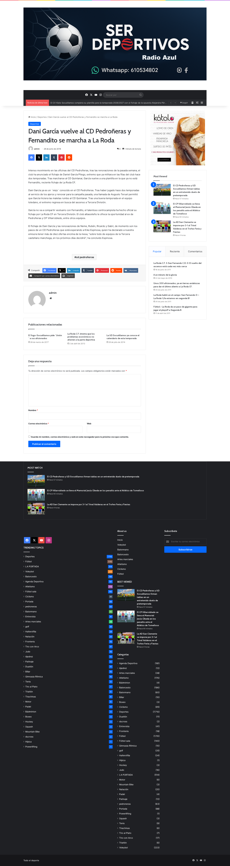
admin (37, 149)
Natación (29, 636)
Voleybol (29, 571)
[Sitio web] (51, 298)
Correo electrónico (38, 423)
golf (27, 626)
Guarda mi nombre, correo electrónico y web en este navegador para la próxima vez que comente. (80, 437)
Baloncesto (31, 576)
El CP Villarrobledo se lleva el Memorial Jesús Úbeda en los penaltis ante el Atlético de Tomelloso (95, 490)
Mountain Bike (32, 731)
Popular (157, 251)
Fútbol (28, 561)
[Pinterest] (61, 157)
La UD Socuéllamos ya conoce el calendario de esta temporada (123, 337)
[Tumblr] (54, 157)
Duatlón (29, 666)
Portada (29, 601)
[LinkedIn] (46, 157)
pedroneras (31, 606)
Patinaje (29, 661)
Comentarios (195, 251)
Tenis (28, 681)
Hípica (28, 741)
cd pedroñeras (85, 257)
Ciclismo (29, 596)
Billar (27, 671)
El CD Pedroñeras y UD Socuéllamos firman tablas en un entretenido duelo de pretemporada (93, 476)
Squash (29, 726)
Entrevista (30, 616)
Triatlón (29, 691)
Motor (28, 701)
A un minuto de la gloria (165, 274)
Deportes (42, 117)
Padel (28, 706)
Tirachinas (30, 696)
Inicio (33, 117)
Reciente (175, 251)
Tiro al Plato (31, 686)
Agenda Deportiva (34, 581)
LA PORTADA (32, 566)
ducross (29, 736)
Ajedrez (29, 656)
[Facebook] (31, 157)
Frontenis (30, 641)
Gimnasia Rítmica (34, 676)
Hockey (29, 721)
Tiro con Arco (32, 646)
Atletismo (30, 586)
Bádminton (30, 711)
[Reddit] (69, 157)
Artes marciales (33, 621)
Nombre (33, 410)
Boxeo (28, 716)
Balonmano (31, 611)
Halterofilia (30, 631)
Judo (27, 651)
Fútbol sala (30, 591)
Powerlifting (31, 746)
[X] (39, 157)
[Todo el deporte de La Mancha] (115, 44)
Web (89, 423)
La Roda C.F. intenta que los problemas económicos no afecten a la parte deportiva (81, 336)
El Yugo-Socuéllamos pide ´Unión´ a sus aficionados (45, 337)
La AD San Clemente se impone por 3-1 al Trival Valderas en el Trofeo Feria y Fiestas (88, 504)
